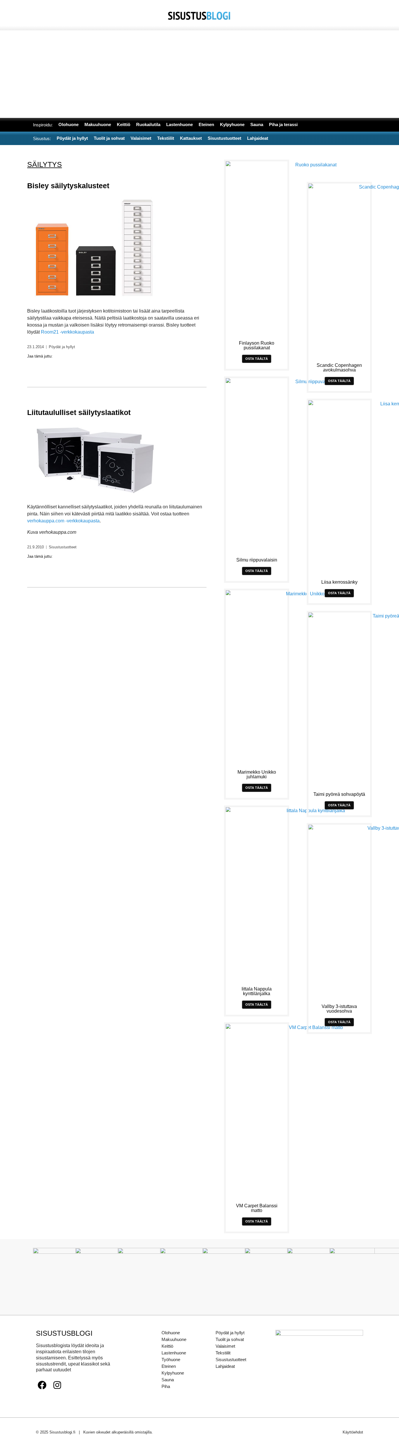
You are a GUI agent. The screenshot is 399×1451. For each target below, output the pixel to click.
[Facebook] (42, 1385)
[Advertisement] (199, 74)
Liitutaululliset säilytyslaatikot (79, 412)
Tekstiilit (223, 1352)
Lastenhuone (174, 1352)
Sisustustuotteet (63, 547)
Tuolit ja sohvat (230, 1339)
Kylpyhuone (173, 1372)
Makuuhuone (174, 1339)
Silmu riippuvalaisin (256, 559)
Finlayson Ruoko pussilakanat (256, 345)
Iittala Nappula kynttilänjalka (257, 991)
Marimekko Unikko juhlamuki (256, 774)
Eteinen (169, 1366)
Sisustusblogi (64, 1333)
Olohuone (171, 1332)
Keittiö (167, 1346)
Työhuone (171, 1359)
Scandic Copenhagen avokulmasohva (339, 367)
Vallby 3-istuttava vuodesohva (339, 1009)
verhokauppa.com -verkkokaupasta (63, 520)
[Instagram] (57, 1385)
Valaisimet (225, 1346)
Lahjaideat (225, 1366)
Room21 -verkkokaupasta (67, 331)
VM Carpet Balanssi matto (256, 1208)
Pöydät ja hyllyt (62, 347)
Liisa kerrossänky (339, 582)
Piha (166, 1386)
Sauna (168, 1379)
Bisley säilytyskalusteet (68, 186)
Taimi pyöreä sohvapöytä (339, 794)
